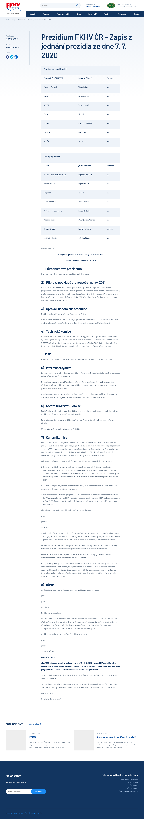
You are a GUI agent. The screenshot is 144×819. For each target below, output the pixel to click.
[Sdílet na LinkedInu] (16, 57)
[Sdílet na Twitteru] (11, 57)
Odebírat (38, 791)
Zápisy (13, 20)
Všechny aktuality (35, 724)
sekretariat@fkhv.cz (93, 6)
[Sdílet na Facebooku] (7, 57)
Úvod (7, 20)
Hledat (77, 5)
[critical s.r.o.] (45, 813)
